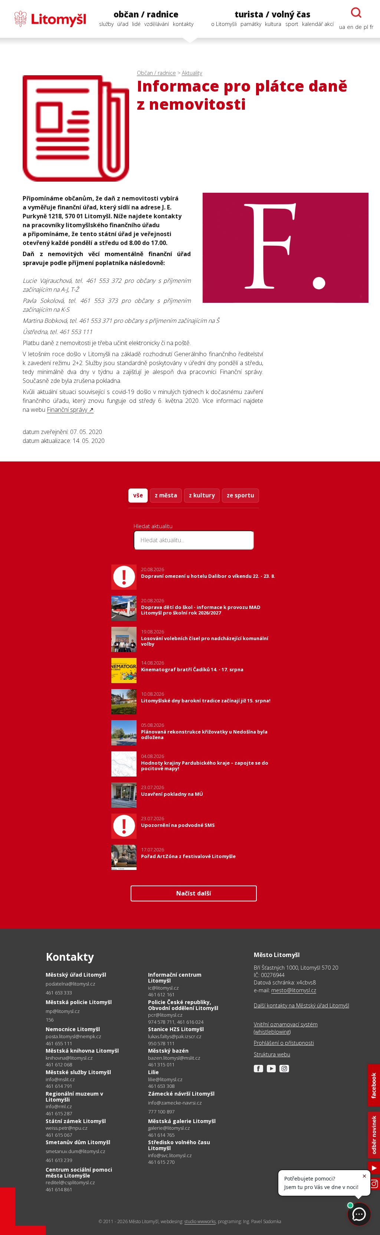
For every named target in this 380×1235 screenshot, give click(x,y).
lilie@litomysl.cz (165, 1079)
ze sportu (240, 495)
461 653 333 (59, 992)
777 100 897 (161, 1111)
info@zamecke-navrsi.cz (175, 1103)
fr (371, 26)
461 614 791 (59, 1086)
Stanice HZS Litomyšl (176, 1029)
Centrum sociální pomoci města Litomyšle (79, 1172)
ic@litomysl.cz (163, 988)
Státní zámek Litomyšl (76, 1121)
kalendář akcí (318, 23)
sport (291, 23)
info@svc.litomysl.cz (170, 1155)
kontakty (183, 23)
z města (166, 495)
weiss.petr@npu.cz (67, 1128)
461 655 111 (59, 1043)
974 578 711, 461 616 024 (175, 1022)
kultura (273, 23)
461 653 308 (161, 1086)
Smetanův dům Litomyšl (78, 1142)
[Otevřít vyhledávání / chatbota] (356, 12)
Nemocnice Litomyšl (73, 1029)
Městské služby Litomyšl (78, 1072)
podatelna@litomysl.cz (70, 984)
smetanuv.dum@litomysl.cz (75, 1151)
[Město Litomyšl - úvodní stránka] (46, 19)
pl (366, 26)
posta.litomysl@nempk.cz (73, 1036)
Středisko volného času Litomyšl (179, 1145)
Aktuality (192, 72)
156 (50, 1019)
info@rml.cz (59, 1106)
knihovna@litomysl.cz (69, 1058)
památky (250, 23)
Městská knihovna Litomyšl (82, 1050)
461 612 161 (161, 994)
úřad (122, 23)
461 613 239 (59, 1160)
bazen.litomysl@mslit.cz (174, 1058)
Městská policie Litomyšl (79, 1002)
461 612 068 (59, 1064)
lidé (136, 23)
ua (342, 26)
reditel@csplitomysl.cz (70, 1182)
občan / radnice (146, 14)
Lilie (153, 1072)
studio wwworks (200, 1221)
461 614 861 (59, 1189)
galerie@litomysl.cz (169, 1128)
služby (106, 23)
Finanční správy (67, 409)
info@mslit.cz (60, 1079)
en (350, 26)
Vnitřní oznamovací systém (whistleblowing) (286, 1028)
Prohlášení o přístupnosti (284, 1042)
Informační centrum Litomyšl (175, 977)
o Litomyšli (224, 23)
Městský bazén (168, 1050)
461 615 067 (59, 1135)
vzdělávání (156, 23)
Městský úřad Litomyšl (76, 974)
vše (138, 495)
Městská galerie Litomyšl (182, 1121)
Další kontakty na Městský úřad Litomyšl (301, 1005)
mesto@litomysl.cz (293, 990)
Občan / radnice (156, 72)
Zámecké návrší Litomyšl (181, 1093)
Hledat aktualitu (153, 526)
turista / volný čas (272, 14)
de (358, 26)
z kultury (202, 495)
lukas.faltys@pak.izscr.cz (175, 1036)
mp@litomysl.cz (63, 1011)
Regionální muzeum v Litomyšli (74, 1096)
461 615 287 (59, 1113)
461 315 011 (161, 1064)
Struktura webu (272, 1054)
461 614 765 (161, 1135)
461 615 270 (161, 1162)
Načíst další (193, 893)
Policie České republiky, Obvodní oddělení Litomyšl (183, 1005)
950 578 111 (161, 1043)
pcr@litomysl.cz (165, 1015)
